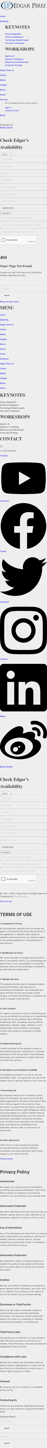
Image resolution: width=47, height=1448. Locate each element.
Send (6, 248)
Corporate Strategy (13, 65)
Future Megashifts (13, 34)
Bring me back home (9, 301)
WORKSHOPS (19, 49)
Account (4, 99)
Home (2, 16)
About (3, 94)
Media (3, 80)
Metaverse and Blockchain (17, 62)
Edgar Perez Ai (7, 70)
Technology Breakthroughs (17, 40)
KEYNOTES (17, 27)
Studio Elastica (20, 896)
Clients (3, 75)
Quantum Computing (14, 59)
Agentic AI (9, 56)
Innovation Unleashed (14, 43)
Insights (3, 85)
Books (3, 90)
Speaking (4, 21)
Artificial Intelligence (14, 37)
